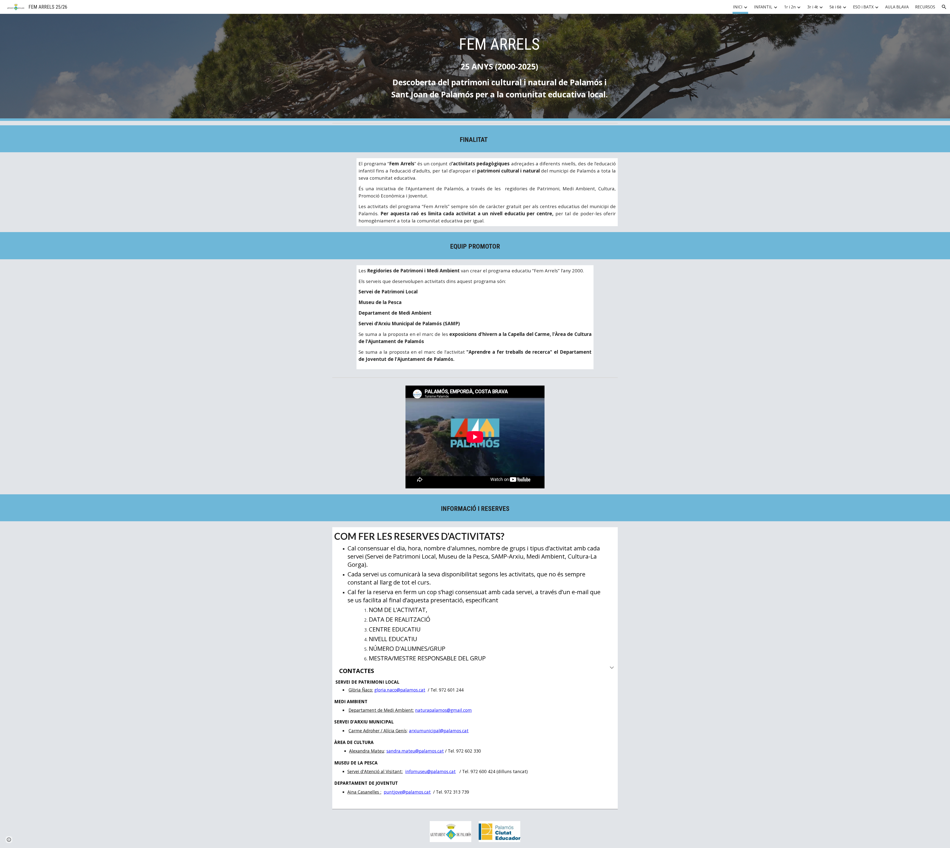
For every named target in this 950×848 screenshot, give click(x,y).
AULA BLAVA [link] (897, 7)
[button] (944, 7)
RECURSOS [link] (925, 7)
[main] (499, 67)
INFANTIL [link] (763, 7)
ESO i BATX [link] (863, 7)
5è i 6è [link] (835, 7)
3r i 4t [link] (812, 7)
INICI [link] (737, 7)
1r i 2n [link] (790, 7)
